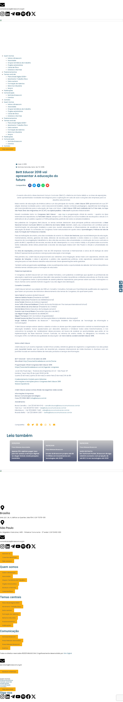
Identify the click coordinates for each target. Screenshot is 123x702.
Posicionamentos (10, 118)
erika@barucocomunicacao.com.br (55, 410)
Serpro (10, 134)
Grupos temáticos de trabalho (19, 109)
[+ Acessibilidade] (121, 290)
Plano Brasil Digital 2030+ (17, 123)
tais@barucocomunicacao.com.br (53, 408)
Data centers (13, 127)
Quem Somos (9, 102)
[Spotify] (23, 13)
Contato (7, 146)
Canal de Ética (13, 114)
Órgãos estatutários (15, 111)
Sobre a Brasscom (15, 104)
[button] (30, 185)
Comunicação (9, 139)
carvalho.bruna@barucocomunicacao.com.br (62, 405)
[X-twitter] (33, 13)
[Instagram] (2, 13)
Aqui (63, 214)
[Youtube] (18, 13)
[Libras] (121, 282)
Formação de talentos (16, 130)
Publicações (8, 137)
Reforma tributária (15, 132)
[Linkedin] (7, 13)
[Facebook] (28, 13)
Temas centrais (10, 120)
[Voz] (121, 286)
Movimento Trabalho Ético (18, 125)
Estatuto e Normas (15, 116)
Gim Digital (68, 653)
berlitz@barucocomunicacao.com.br (58, 412)
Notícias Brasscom (15, 141)
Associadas (12, 107)
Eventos (11, 144)
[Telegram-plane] (12, 13)
